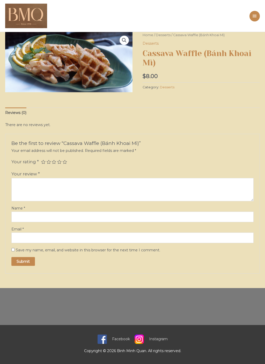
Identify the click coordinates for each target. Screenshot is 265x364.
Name (18, 208)
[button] (124, 40)
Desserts (163, 35)
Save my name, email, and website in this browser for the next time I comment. (88, 250)
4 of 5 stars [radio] (59, 162)
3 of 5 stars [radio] (54, 162)
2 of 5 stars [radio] (49, 162)
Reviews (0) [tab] (15, 112)
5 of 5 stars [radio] (65, 162)
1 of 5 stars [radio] (43, 162)
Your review (25, 173)
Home (148, 35)
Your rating (25, 161)
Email (17, 229)
